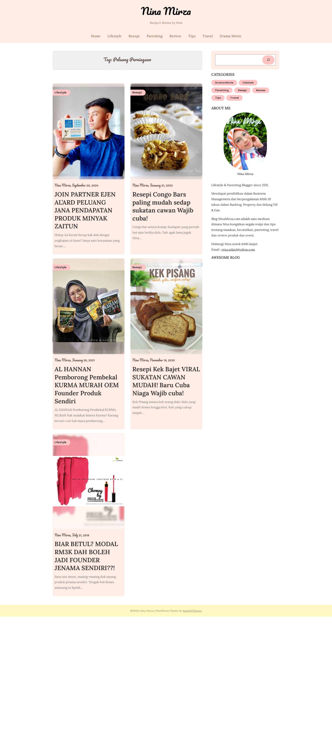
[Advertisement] (115, 674)
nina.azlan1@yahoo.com (238, 249)
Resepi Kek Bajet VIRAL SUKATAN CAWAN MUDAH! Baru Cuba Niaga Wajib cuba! (166, 381)
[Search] (268, 59)
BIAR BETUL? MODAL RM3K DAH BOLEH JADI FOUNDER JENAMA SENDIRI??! (86, 556)
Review (175, 36)
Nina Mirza (166, 11)
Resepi (134, 36)
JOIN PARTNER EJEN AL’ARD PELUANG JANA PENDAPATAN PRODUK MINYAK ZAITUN (85, 210)
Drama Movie (230, 36)
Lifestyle (114, 36)
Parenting (155, 36)
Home (95, 36)
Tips (192, 36)
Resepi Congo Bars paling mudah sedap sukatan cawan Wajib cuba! (162, 206)
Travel (208, 36)
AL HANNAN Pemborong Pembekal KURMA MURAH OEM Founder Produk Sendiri (87, 385)
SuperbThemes (192, 610)
